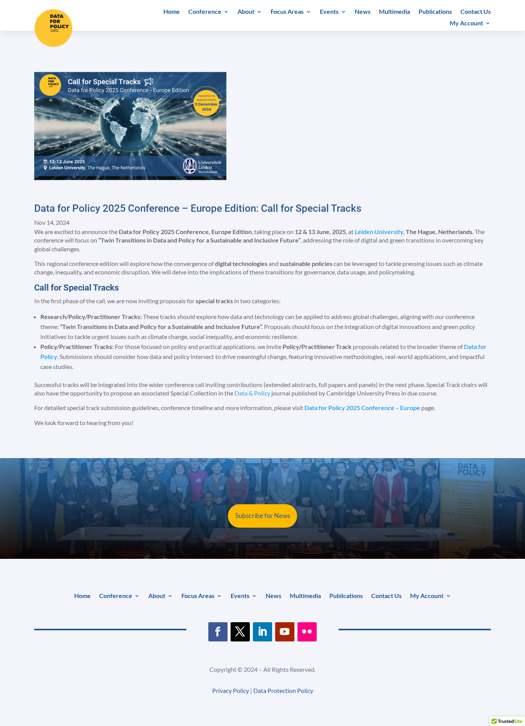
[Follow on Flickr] (307, 631)
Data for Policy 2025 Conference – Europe (362, 407)
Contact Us (475, 12)
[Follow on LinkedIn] (262, 631)
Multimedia (394, 12)
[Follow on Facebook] (218, 631)
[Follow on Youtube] (284, 631)
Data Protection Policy (283, 690)
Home (171, 12)
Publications (435, 12)
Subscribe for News (262, 516)
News (362, 12)
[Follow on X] (240, 631)
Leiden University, (380, 231)
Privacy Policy (230, 690)
